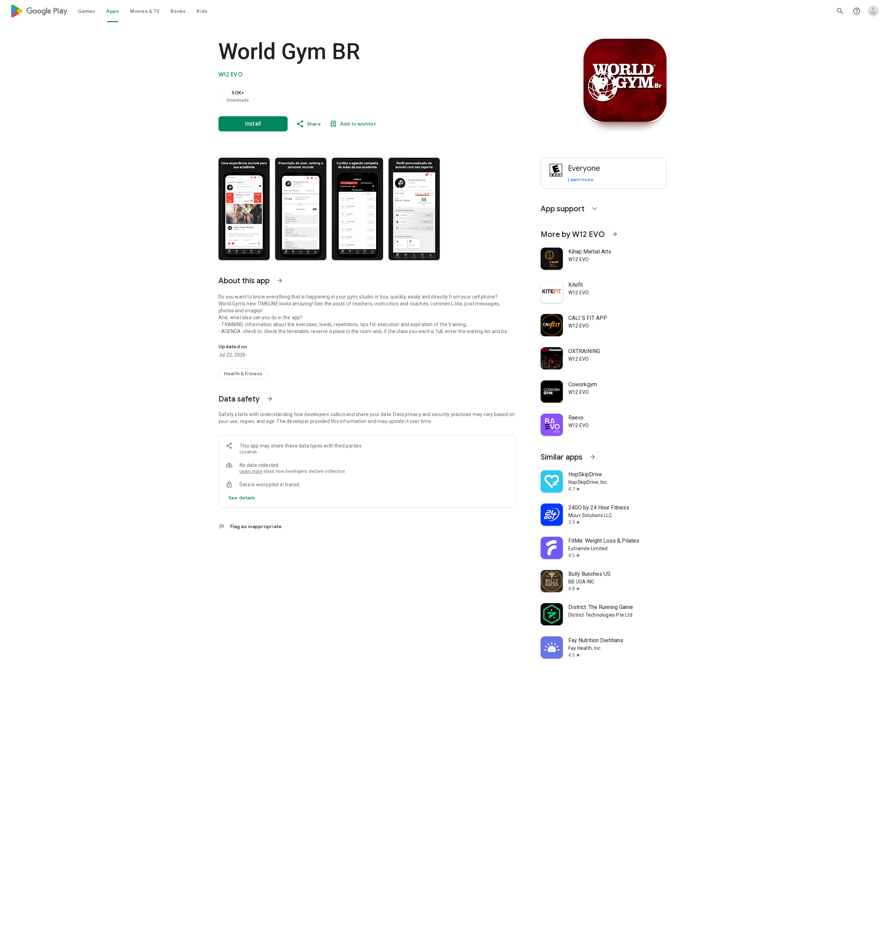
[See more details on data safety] (242, 497)
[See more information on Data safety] (269, 398)
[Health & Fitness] (243, 373)
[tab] (86, 11)
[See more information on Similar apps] (592, 457)
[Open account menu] (873, 11)
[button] (244, 209)
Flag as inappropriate (250, 526)
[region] (356, 96)
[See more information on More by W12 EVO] (614, 234)
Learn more (251, 471)
